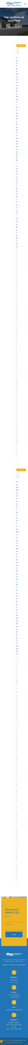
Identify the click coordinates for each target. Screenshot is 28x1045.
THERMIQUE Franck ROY (7, 1040)
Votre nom (7, 916)
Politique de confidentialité (9, 964)
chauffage (21, 45)
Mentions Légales (21, 964)
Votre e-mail (8, 924)
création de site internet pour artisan (14, 1042)
